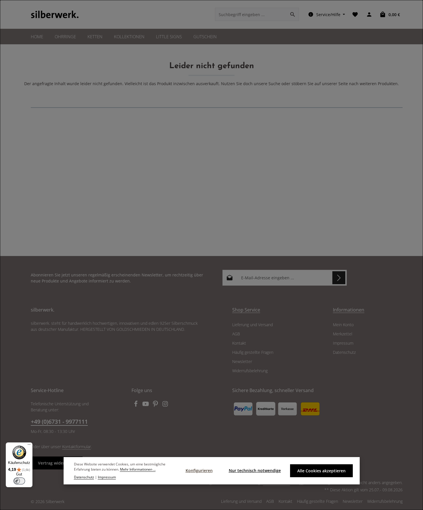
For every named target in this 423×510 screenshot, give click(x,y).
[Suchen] (293, 14)
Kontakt (239, 343)
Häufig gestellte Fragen (252, 352)
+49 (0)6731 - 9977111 (59, 421)
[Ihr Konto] (369, 14)
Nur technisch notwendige (255, 470)
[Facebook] (136, 405)
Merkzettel (342, 334)
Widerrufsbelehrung (250, 370)
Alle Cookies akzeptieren (321, 470)
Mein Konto (343, 324)
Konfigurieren (199, 470)
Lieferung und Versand (252, 324)
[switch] (19, 480)
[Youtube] (146, 405)
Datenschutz (344, 352)
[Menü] (29, 445)
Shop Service (246, 310)
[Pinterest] (156, 405)
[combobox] (251, 14)
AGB (236, 334)
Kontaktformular (76, 446)
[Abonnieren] (338, 277)
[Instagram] (165, 405)
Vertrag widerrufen (56, 463)
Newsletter (242, 361)
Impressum (343, 343)
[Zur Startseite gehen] (55, 14)
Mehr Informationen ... (138, 469)
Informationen (348, 310)
